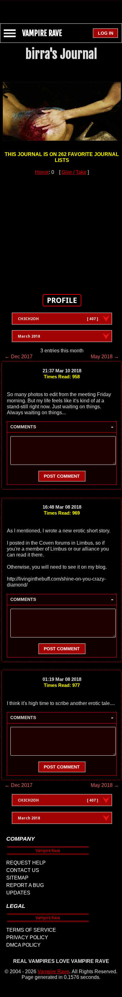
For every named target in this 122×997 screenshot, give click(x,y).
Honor (42, 172)
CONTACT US (22, 870)
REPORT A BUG (25, 885)
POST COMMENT (62, 476)
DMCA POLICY (23, 945)
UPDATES (18, 892)
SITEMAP (17, 877)
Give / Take (74, 172)
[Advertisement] (61, 9)
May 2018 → (105, 356)
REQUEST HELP (26, 862)
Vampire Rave (53, 971)
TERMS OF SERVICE (31, 930)
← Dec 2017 (19, 356)
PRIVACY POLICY (27, 937)
